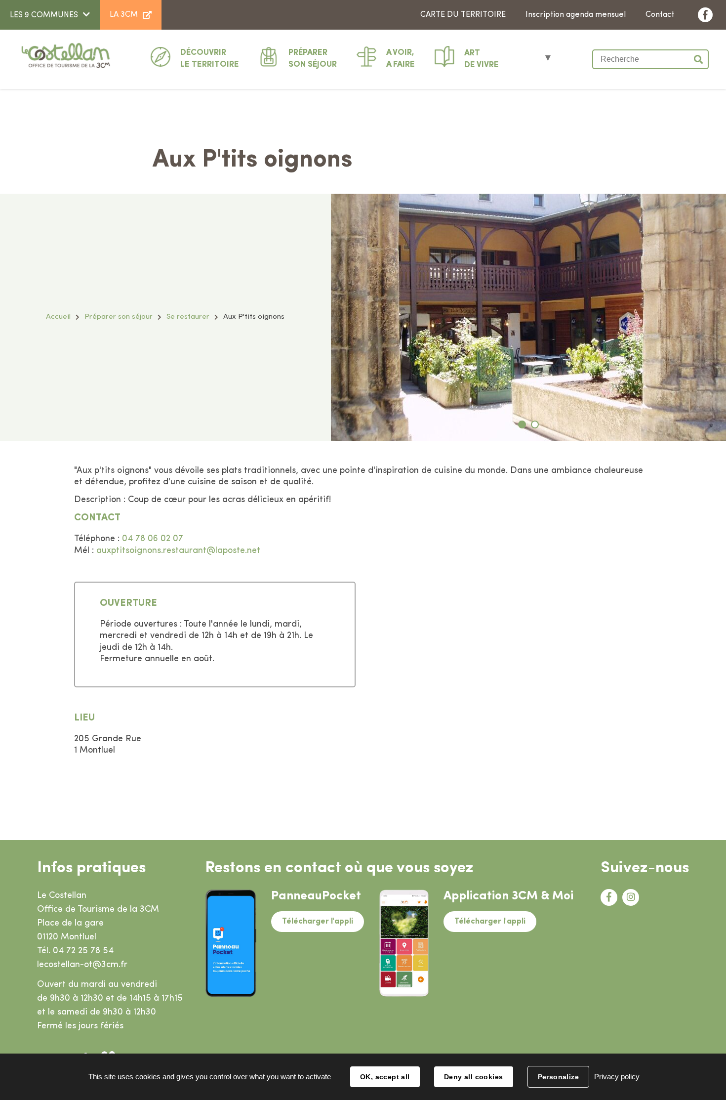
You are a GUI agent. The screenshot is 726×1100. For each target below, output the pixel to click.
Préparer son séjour (118, 317)
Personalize (558, 1077)
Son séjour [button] (312, 58)
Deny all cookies (473, 1077)
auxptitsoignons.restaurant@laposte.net (178, 551)
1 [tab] (522, 424)
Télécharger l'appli (317, 922)
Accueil (58, 317)
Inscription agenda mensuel (575, 15)
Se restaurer (187, 317)
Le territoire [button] (209, 58)
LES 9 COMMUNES (44, 15)
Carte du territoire (463, 15)
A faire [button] (400, 58)
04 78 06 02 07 (152, 539)
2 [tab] (535, 424)
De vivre (481, 59)
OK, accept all (385, 1077)
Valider (699, 59)
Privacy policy (617, 1076)
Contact (659, 15)
